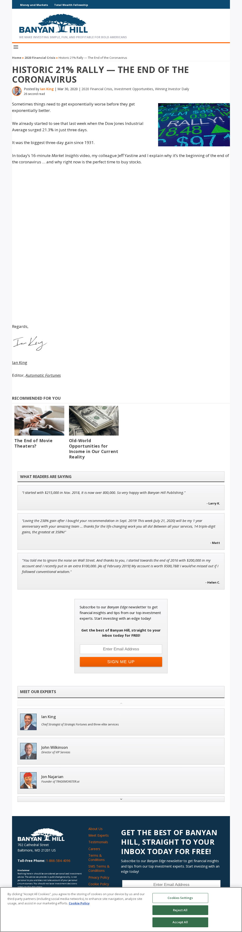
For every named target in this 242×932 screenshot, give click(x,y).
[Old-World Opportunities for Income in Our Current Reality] (94, 421)
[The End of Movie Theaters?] (39, 421)
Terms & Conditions (96, 857)
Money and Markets (34, 5)
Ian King (47, 89)
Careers (94, 849)
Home (16, 57)
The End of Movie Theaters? (33, 443)
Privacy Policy (98, 877)
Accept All (180, 922)
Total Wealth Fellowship (71, 5)
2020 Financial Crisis (40, 57)
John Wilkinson (54, 747)
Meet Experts (98, 835)
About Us (95, 828)
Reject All (180, 910)
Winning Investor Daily (172, 89)
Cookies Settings (180, 898)
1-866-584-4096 (58, 860)
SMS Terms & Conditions (99, 868)
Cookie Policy (98, 884)
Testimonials (98, 842)
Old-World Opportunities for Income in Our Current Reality (93, 449)
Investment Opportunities (133, 89)
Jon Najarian (52, 776)
